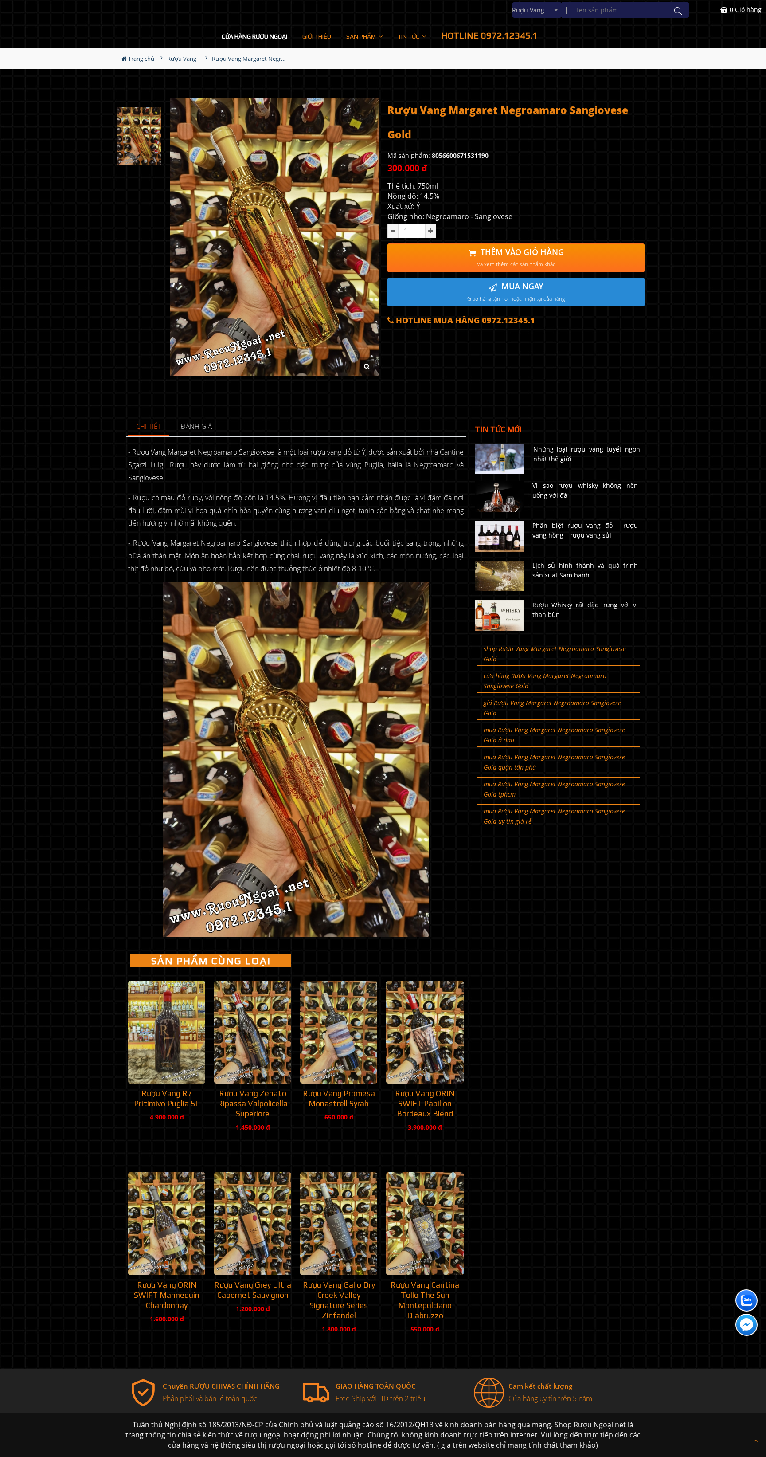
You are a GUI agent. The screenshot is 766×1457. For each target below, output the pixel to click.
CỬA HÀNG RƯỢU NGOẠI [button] (254, 36)
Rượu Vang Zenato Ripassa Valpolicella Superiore (253, 1103)
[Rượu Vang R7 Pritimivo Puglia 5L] (166, 1032)
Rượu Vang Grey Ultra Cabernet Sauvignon (252, 1290)
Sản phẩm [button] (361, 36)
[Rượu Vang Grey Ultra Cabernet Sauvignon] (252, 1223)
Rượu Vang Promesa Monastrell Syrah (339, 1098)
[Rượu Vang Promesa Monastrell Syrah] (338, 1032)
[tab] (149, 427)
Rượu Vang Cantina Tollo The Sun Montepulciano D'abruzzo (425, 1300)
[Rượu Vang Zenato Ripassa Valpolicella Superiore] (252, 1032)
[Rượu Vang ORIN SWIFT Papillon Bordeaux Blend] (424, 1032)
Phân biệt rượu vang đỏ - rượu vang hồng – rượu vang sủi (585, 530)
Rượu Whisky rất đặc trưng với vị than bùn (585, 610)
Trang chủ (140, 59)
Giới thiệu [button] (316, 36)
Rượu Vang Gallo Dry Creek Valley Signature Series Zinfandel (339, 1300)
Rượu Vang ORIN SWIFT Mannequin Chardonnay (166, 1295)
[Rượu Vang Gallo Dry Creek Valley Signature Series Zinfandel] (338, 1223)
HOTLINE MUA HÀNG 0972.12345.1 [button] (464, 320)
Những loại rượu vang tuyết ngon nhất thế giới (586, 454)
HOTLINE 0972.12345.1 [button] (489, 35)
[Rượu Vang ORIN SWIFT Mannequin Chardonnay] (166, 1223)
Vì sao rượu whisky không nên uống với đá (585, 490)
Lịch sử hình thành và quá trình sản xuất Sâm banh (585, 570)
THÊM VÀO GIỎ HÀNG (520, 257)
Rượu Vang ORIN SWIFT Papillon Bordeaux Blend (425, 1103)
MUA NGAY (516, 291)
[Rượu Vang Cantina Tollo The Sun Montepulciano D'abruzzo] (424, 1223)
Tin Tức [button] (409, 36)
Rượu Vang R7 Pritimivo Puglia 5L (166, 1098)
